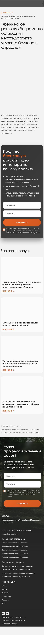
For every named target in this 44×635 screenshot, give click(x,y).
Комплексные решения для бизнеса (16, 577)
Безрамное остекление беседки (15, 553)
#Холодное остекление (10, 18)
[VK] (7, 613)
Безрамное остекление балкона (15, 546)
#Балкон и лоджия (8, 16)
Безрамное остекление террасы (15, 543)
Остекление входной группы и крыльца (17, 566)
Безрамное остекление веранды (15, 550)
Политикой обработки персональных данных (23, 233)
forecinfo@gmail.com (10, 534)
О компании (6, 596)
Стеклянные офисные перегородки (16, 569)
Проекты (5, 600)
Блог (4, 603)
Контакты (5, 593)
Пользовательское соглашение (13, 620)
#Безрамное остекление (26, 16)
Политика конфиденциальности (14, 617)
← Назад (6, 12)
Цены (4, 586)
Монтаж (5, 589)
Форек (14, 623)
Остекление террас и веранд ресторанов (18, 573)
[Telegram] (3, 613)
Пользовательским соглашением (26, 231)
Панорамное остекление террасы (15, 557)
